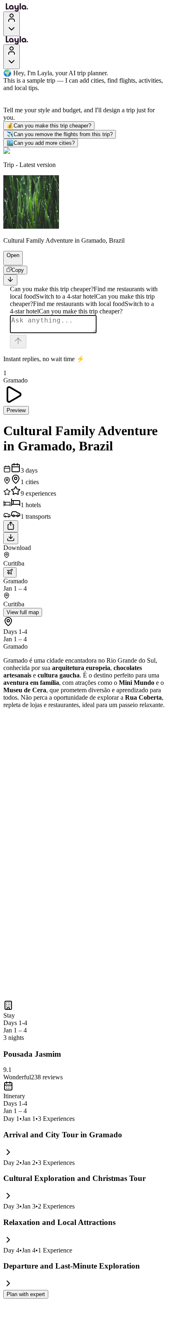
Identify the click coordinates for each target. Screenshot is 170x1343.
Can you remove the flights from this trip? (60, 134)
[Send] (18, 341)
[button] (9, 261)
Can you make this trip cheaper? (49, 126)
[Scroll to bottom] (10, 279)
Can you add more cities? (41, 143)
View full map (23, 612)
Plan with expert (26, 1294)
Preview (16, 410)
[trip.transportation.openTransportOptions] (10, 572)
